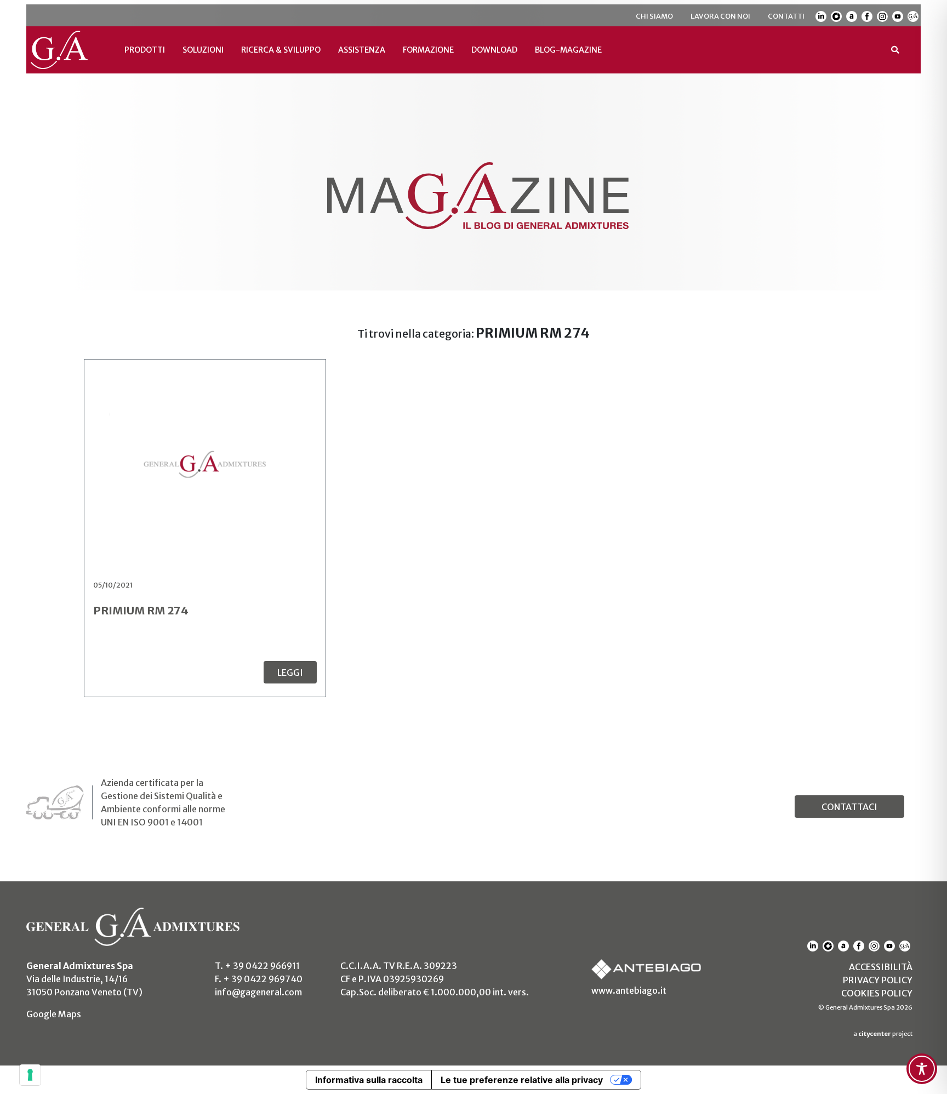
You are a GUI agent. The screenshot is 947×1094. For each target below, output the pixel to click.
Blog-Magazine (568, 50)
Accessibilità (880, 966)
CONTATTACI (849, 806)
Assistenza (361, 50)
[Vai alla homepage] (65, 49)
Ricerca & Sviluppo (281, 50)
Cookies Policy (876, 993)
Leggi (290, 672)
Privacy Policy (877, 980)
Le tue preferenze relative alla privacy (522, 1079)
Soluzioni (203, 50)
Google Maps (53, 1013)
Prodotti (144, 50)
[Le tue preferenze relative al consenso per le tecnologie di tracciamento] (30, 1074)
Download (494, 50)
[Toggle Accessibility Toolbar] (922, 1069)
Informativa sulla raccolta (369, 1079)
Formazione (428, 50)
